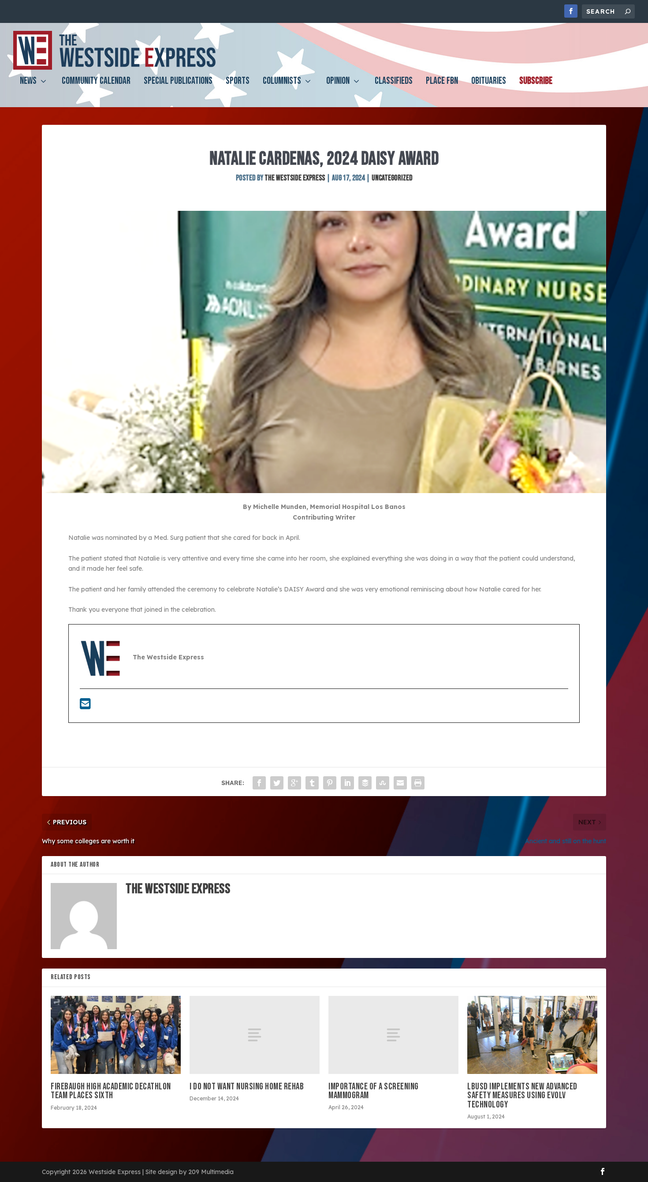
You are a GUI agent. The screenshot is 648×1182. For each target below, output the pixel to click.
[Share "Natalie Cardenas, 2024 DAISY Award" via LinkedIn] (347, 783)
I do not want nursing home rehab (247, 1086)
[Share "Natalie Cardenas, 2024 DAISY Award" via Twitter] (277, 783)
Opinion (338, 82)
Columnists (282, 82)
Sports (238, 82)
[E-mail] (85, 706)
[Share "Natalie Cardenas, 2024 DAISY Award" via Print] (418, 783)
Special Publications (178, 82)
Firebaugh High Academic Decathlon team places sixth (111, 1091)
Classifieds (394, 82)
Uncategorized (392, 178)
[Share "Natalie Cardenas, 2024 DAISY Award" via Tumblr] (312, 783)
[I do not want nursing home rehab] (255, 1035)
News (28, 82)
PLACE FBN (442, 82)
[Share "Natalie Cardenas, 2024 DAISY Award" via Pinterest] (330, 783)
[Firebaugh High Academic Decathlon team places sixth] (116, 1035)
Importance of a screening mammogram (373, 1091)
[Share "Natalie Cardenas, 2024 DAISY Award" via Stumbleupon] (382, 783)
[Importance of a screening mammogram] (393, 1035)
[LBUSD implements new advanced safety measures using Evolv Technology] (532, 1035)
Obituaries (488, 82)
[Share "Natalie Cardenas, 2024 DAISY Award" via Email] (400, 783)
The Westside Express (294, 178)
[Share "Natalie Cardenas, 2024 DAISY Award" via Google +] (294, 783)
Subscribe (535, 82)
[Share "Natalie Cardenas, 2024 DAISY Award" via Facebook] (259, 783)
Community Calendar (96, 82)
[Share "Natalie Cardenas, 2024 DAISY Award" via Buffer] (365, 783)
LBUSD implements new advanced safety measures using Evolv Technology (522, 1095)
